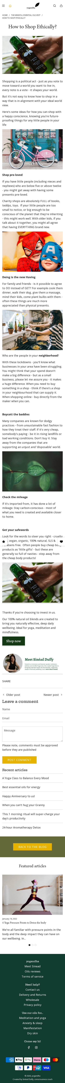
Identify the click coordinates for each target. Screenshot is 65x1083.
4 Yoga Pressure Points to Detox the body (24, 923)
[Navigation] (3, 5)
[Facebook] (29, 1047)
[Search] (54, 5)
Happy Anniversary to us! (18, 796)
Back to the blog (32, 847)
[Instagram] (36, 1047)
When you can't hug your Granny (23, 805)
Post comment (19, 760)
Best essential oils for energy (21, 787)
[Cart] (61, 5)
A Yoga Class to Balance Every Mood (25, 778)
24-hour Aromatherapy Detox (21, 827)
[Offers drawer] (10, 5)
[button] (29, 945)
